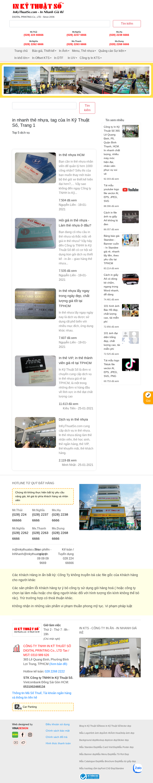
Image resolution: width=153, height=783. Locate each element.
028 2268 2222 (55, 671)
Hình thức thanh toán (58, 743)
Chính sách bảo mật (58, 730)
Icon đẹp (113, 740)
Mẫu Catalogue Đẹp (89, 761)
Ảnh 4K (107, 733)
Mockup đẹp (102, 740)
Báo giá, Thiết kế (43, 50)
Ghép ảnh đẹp (127, 733)
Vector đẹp (125, 726)
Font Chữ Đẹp (108, 768)
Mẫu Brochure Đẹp (109, 761)
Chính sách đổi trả (57, 736)
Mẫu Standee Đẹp (88, 747)
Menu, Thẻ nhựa (83, 50)
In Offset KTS (41, 57)
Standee (119, 768)
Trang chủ (21, 50)
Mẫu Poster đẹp (126, 747)
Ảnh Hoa (115, 733)
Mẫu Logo (84, 733)
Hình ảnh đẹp (96, 733)
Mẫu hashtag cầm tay (90, 768)
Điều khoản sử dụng (58, 724)
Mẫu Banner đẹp (87, 754)
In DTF (58, 57)
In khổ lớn (21, 57)
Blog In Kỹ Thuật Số (89, 726)
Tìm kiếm (127, 23)
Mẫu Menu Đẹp (104, 754)
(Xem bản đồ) (58, 664)
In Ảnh (63, 50)
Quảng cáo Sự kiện (111, 50)
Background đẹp (87, 740)
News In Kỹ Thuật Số (109, 726)
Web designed (21, 724)
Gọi (148, 400)
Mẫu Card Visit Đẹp (108, 747)
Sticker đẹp (123, 740)
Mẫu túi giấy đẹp (127, 761)
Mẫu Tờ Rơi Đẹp (120, 754)
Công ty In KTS (90, 57)
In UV (71, 57)
